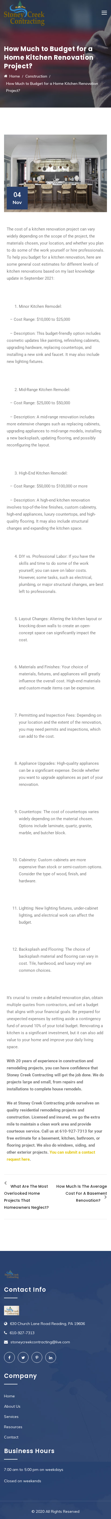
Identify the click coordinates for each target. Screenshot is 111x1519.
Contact (11, 1437)
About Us (12, 1406)
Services (11, 1416)
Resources (13, 1426)
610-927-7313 (22, 1332)
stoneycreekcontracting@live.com (40, 1342)
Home (9, 1396)
